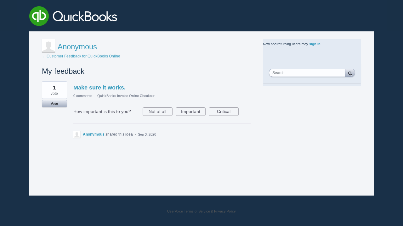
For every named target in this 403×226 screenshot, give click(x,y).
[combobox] (308, 73)
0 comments (82, 96)
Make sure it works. (99, 87)
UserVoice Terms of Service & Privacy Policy (201, 211)
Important (193, 112)
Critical (228, 112)
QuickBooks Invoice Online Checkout (126, 96)
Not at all (161, 112)
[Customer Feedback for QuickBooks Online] (119, 17)
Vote (54, 103)
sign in (315, 44)
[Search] (350, 73)
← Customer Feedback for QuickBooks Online (81, 56)
